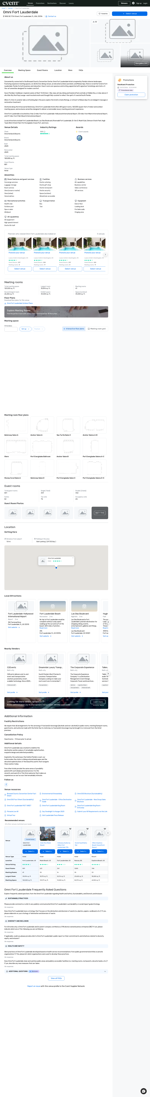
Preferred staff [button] (11, 685)
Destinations (52, 3)
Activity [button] (73, 685)
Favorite (104, 13)
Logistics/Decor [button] (82, 685)
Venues (30, 3)
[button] (45, 43)
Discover (63, 3)
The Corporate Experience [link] (82, 667)
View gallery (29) (141, 63)
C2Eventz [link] (11, 667)
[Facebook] (6, 784)
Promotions (40, 3)
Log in (145, 3)
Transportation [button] (43, 685)
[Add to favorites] (53, 829)
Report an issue (33, 986)
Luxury (71, 3)
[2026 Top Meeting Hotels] (79, 138)
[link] (19, 659)
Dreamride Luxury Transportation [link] (51, 667)
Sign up (139, 3)
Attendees (8, 326)
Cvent (3, 8)
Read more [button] (43, 628)
